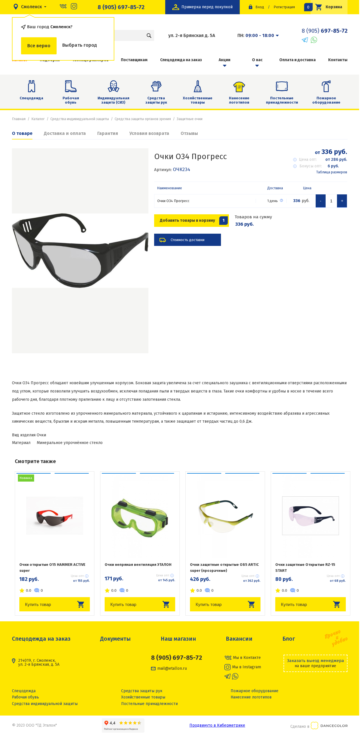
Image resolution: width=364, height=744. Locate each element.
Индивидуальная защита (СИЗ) (113, 100)
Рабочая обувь (71, 100)
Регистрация (284, 7)
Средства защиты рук (156, 100)
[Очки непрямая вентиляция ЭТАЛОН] (140, 515)
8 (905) (325, 30)
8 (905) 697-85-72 (121, 7)
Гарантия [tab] (107, 133)
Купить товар (38, 604)
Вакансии (239, 638)
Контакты (338, 59)
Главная (19, 119)
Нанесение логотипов (239, 100)
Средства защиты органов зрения (143, 119)
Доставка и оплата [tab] (65, 133)
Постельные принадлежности (282, 100)
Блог (288, 638)
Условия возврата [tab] (149, 133)
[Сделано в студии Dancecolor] (329, 726)
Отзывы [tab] (189, 133)
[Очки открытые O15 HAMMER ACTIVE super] (54, 515)
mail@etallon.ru (172, 669)
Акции (224, 59)
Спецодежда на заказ (181, 59)
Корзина (326, 7)
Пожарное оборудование (326, 100)
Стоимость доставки (187, 240)
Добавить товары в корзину (192, 220)
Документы (115, 638)
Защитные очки (189, 119)
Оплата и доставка (297, 59)
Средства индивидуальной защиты (79, 119)
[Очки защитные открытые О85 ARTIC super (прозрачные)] (225, 515)
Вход (259, 7)
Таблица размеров (331, 172)
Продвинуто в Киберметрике (217, 725)
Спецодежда (31, 98)
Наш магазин (178, 638)
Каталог (38, 119)
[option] (80, 250)
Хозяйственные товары (197, 100)
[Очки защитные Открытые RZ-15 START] (310, 515)
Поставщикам (134, 59)
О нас (257, 59)
